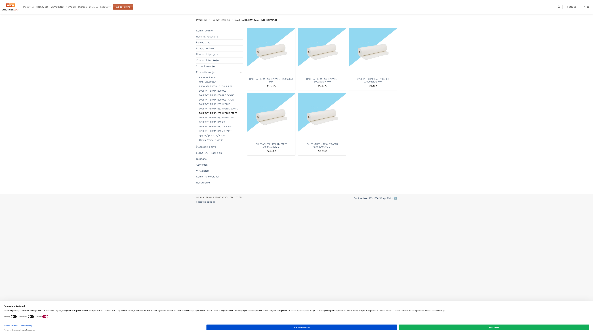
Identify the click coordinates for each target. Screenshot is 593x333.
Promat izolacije (221, 19)
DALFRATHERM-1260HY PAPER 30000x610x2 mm (322, 145)
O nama (93, 7)
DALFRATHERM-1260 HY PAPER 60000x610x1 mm (271, 145)
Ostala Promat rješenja (211, 140)
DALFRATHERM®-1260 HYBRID (214, 104)
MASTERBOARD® (208, 81)
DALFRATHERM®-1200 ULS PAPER (216, 99)
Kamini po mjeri (205, 30)
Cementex (202, 164)
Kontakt (105, 7)
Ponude (571, 7)
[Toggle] (241, 72)
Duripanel (201, 158)
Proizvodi (42, 7)
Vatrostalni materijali (208, 60)
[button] (559, 7)
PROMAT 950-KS (207, 77)
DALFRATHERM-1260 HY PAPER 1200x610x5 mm (271, 80)
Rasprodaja (203, 182)
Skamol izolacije (205, 66)
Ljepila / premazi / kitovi (212, 135)
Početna (28, 7)
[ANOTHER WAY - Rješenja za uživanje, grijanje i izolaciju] (10, 7)
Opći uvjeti (236, 197)
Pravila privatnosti (217, 197)
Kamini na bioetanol (207, 176)
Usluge (82, 7)
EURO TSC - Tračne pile (209, 152)
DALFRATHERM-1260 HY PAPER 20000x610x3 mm (373, 80)
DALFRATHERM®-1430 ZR (212, 122)
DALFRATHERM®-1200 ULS (212, 90)
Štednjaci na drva (206, 146)
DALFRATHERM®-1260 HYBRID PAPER (218, 113)
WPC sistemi (203, 170)
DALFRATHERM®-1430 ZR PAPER (215, 131)
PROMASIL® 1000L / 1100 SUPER (215, 86)
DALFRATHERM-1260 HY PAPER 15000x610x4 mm (322, 80)
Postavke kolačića (205, 201)
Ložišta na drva (205, 48)
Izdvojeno (57, 7)
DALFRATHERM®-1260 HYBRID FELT (217, 117)
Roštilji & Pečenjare (207, 36)
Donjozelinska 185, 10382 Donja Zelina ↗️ (375, 198)
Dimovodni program (207, 54)
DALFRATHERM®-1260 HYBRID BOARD (218, 108)
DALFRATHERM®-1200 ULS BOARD (216, 95)
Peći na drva (203, 42)
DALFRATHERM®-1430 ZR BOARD (216, 126)
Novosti (71, 7)
